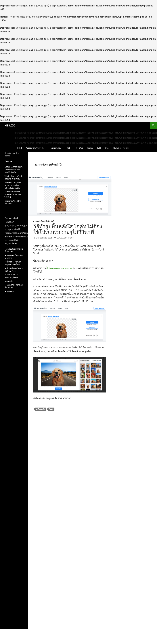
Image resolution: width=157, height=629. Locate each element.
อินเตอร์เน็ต (45, 221)
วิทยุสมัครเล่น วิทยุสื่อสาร (35, 148)
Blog (99, 148)
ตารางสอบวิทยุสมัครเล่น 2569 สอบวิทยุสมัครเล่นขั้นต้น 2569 (13, 185)
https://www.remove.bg (59, 267)
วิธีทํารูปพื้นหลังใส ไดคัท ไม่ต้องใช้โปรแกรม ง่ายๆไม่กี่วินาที (67, 229)
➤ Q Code (9, 281)
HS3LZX (10, 125)
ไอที (68, 148)
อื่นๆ (107, 148)
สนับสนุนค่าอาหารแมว (121, 148)
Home (19, 148)
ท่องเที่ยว (79, 148)
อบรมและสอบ (56, 148)
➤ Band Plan (10, 291)
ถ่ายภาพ (90, 148)
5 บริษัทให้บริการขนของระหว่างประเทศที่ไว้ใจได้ (13, 194)
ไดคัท (51, 409)
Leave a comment (65, 238)
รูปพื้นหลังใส (40, 409)
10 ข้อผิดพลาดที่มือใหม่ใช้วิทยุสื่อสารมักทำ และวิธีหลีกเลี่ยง (14, 170)
